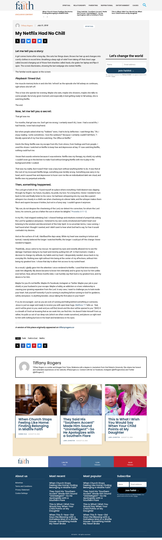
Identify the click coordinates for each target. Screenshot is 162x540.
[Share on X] (17, 41)
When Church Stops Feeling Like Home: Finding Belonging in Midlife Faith (57, 12)
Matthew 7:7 (80, 305)
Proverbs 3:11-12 (79, 211)
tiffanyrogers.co (66, 327)
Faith (24, 338)
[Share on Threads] (45, 41)
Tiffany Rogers (27, 26)
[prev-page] (43, 17)
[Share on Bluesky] (28, 41)
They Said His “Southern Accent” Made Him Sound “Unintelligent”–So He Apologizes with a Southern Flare (92, 13)
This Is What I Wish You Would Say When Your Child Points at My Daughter (127, 12)
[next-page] (47, 17)
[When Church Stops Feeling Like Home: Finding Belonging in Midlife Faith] (36, 399)
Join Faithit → (126, 70)
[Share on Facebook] (23, 41)
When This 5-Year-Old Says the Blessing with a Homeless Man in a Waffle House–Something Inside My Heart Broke (63, 519)
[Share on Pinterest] (34, 41)
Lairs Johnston (69, 440)
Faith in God (32, 338)
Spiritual (89, 26)
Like (64, 457)
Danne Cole (22, 434)
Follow (97, 457)
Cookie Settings (21, 493)
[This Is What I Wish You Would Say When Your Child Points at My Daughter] (126, 399)
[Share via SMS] (39, 41)
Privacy (113, 76)
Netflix (42, 338)
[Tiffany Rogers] (17, 25)
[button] (144, 5)
